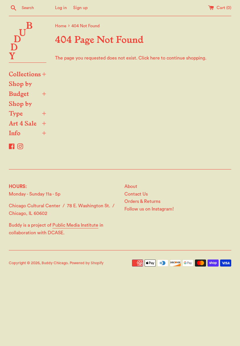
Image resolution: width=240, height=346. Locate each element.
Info (27, 132)
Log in (61, 8)
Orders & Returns (142, 201)
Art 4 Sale (27, 123)
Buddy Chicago (55, 263)
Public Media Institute (75, 225)
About (130, 186)
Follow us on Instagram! (149, 209)
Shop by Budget (27, 88)
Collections (27, 73)
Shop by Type (27, 108)
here (155, 58)
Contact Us (136, 194)
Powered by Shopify (87, 263)
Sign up (80, 8)
